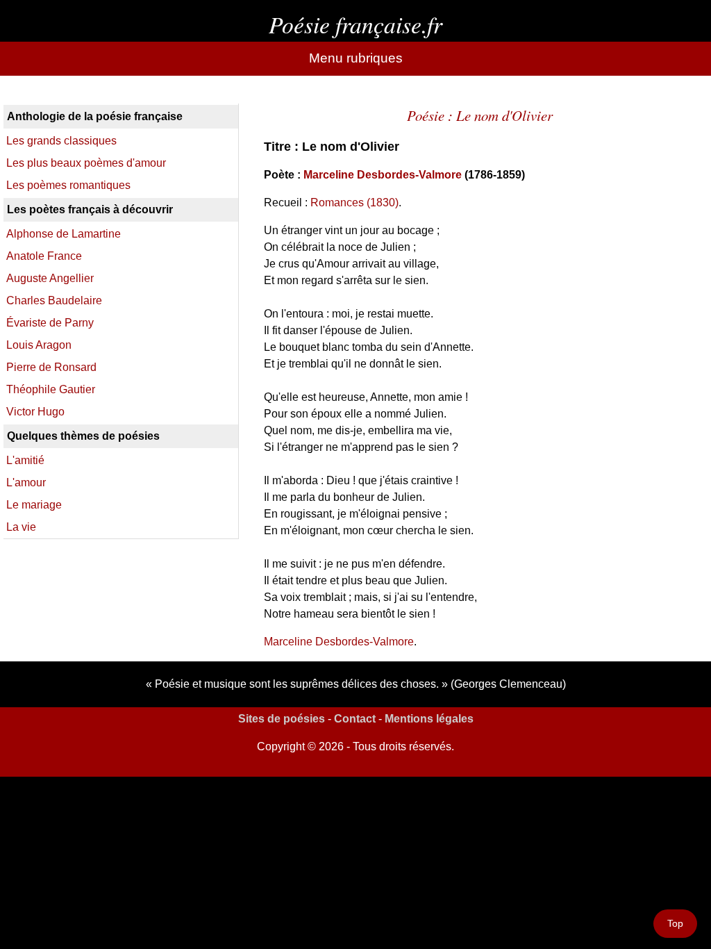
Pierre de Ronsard (51, 367)
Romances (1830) (354, 202)
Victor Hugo (35, 412)
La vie (21, 527)
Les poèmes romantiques (68, 185)
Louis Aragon (39, 345)
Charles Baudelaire (54, 300)
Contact (355, 719)
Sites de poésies (281, 719)
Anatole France (44, 256)
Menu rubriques (356, 58)
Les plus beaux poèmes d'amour (86, 163)
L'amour (26, 482)
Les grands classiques (61, 141)
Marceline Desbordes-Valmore (382, 175)
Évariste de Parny (50, 323)
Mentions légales (429, 719)
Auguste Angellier (50, 278)
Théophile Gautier (50, 389)
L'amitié (25, 460)
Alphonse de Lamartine (63, 234)
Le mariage (34, 505)
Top (675, 923)
